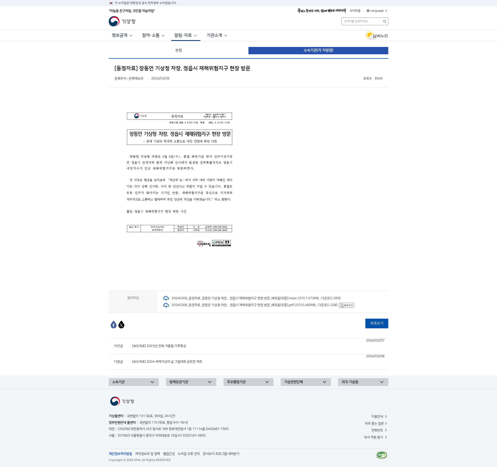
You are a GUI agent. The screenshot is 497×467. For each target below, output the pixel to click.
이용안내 (377, 416)
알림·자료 (183, 35)
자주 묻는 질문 (374, 423)
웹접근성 (169, 454)
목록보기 (376, 323)
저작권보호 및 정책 (147, 454)
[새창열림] (376, 35)
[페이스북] (113, 324)
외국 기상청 (350, 382)
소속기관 (118, 382)
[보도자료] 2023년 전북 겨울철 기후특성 (258, 343)
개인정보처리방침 (120, 454)
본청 (178, 50)
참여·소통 (151, 35)
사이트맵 (355, 10)
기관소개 (214, 35)
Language (377, 10)
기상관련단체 (293, 382)
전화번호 (377, 430)
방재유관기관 (178, 382)
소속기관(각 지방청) (318, 50)
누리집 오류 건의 (189, 454)
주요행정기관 (236, 382)
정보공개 (119, 35)
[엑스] (121, 324)
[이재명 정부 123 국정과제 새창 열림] (322, 11)
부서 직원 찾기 (374, 437)
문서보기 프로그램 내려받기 (221, 454)
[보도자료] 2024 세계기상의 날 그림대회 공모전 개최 (258, 359)
